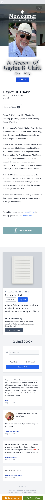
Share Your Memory (14, 330)
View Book (10, 299)
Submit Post (22, 367)
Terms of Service (28, 492)
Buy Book (22, 299)
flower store (27, 215)
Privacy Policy (16, 492)
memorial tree (29, 212)
